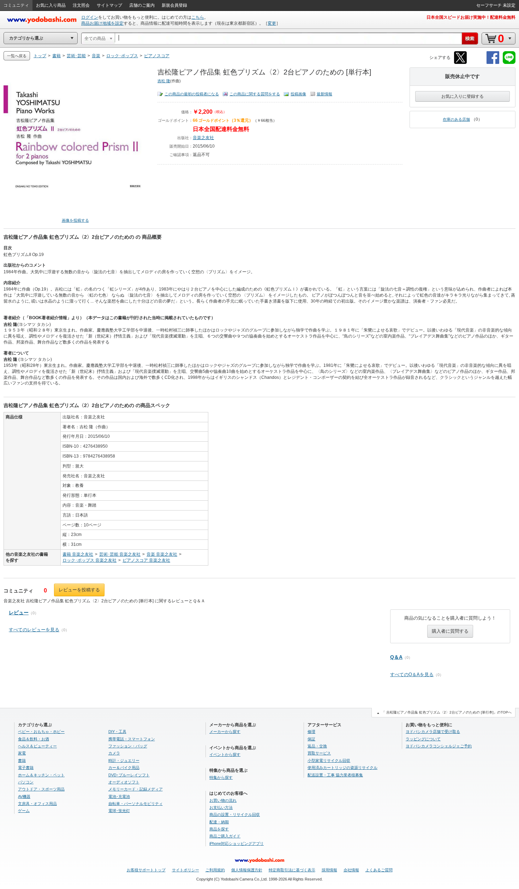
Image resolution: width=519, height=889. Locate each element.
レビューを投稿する (79, 589)
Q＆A (396, 657)
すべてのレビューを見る (34, 629)
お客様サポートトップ (146, 870)
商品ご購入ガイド (224, 836)
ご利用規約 (215, 870)
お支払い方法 (221, 807)
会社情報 (351, 870)
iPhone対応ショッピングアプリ (236, 843)
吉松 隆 (163, 81)
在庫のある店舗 (456, 119)
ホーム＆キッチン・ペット (41, 775)
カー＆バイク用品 (123, 767)
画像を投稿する (75, 220)
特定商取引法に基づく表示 (292, 870)
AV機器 (24, 796)
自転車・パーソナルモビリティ (135, 803)
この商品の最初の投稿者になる (192, 94)
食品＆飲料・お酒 (33, 739)
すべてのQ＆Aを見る (412, 674)
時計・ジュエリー (123, 760)
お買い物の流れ (223, 800)
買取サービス (319, 753)
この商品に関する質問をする (254, 94)
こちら (197, 17)
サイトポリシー (185, 870)
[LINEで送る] (509, 63)
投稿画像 (298, 94)
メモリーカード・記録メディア (135, 789)
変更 (272, 23)
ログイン (89, 17)
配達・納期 (219, 822)
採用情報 (329, 870)
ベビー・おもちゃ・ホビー (41, 731)
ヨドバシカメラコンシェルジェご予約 (439, 746)
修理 (311, 731)
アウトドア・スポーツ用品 (41, 789)
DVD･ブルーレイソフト (129, 775)
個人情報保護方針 (246, 870)
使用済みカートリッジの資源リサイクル (342, 767)
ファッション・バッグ (127, 746)
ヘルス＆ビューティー (37, 746)
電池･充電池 (119, 796)
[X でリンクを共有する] (460, 63)
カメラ (114, 753)
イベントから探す (224, 754)
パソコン (26, 782)
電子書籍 (26, 767)
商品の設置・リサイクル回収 (234, 814)
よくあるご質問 (379, 870)
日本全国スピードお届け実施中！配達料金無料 (470, 17)
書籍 (22, 760)
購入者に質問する (450, 631)
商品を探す (219, 829)
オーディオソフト (123, 782)
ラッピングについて (423, 739)
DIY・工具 (117, 731)
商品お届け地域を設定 (102, 23)
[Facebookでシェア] (493, 63)
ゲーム (24, 811)
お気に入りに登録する (462, 96)
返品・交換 (317, 746)
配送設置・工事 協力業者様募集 (335, 775)
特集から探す (221, 777)
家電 (22, 753)
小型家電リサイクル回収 (329, 760)
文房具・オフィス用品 (37, 803)
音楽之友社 (203, 137)
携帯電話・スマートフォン (131, 739)
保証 (311, 739)
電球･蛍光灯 (119, 811)
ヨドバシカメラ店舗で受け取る (433, 731)
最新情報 (324, 94)
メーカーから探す (224, 731)
